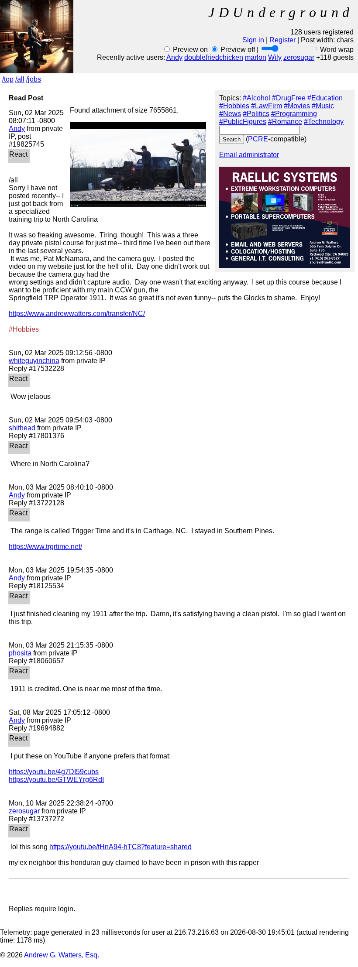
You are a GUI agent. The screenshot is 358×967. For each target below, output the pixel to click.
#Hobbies (234, 106)
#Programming (294, 113)
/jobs (33, 79)
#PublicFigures (242, 121)
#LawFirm (266, 106)
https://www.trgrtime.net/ (45, 546)
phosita (20, 653)
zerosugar (298, 57)
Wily (275, 57)
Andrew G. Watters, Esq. (61, 955)
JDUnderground (281, 12)
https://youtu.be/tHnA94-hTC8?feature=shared (120, 846)
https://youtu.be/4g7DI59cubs (54, 771)
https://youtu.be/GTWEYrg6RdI (56, 779)
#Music (323, 106)
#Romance (285, 121)
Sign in (253, 40)
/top (8, 79)
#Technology (324, 121)
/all (19, 79)
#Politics (256, 113)
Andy (174, 57)
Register (282, 40)
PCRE (258, 139)
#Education (325, 98)
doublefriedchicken (213, 57)
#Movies (297, 106)
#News (230, 113)
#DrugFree (289, 98)
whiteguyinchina (34, 360)
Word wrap (337, 49)
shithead (22, 428)
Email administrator (249, 154)
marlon (255, 57)
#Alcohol (256, 98)
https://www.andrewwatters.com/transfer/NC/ (77, 313)
